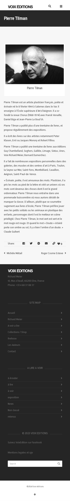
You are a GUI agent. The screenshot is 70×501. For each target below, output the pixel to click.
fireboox (12, 338)
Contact (12, 351)
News (11, 403)
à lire (10, 384)
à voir (11, 390)
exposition (13, 397)
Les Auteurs (14, 344)
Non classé (13, 410)
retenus (12, 416)
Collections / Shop (17, 332)
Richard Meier (15, 319)
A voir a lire (13, 325)
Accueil (11, 312)
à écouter (13, 378)
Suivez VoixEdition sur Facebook (25, 442)
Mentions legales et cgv (20, 452)
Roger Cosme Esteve (52, 253)
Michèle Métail (14, 253)
